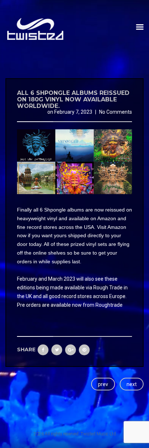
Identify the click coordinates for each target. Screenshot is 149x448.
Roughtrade (109, 305)
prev (103, 384)
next (132, 384)
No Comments (115, 112)
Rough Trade (108, 287)
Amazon (106, 218)
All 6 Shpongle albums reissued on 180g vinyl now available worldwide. (73, 99)
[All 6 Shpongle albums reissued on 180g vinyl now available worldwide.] (74, 161)
